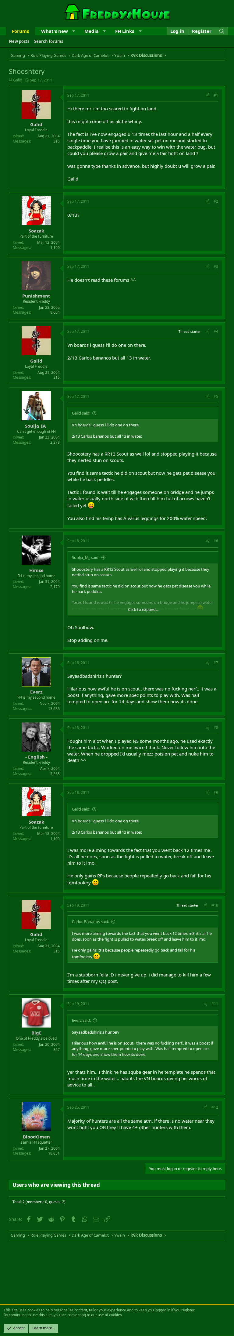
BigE (36, 1033)
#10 (214, 905)
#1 (216, 95)
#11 (214, 1003)
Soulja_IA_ (36, 426)
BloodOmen (36, 1137)
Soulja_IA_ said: (85, 557)
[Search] (221, 31)
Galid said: (81, 413)
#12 (214, 1107)
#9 (216, 792)
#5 (216, 396)
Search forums (48, 41)
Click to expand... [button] (143, 609)
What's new (54, 31)
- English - (36, 757)
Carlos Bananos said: (90, 921)
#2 (216, 201)
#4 (216, 331)
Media (91, 31)
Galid (17, 80)
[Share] (207, 95)
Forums (20, 31)
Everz (36, 692)
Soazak (36, 231)
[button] (73, 31)
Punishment (36, 296)
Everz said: (81, 1020)
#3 (216, 266)
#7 (216, 662)
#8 (216, 727)
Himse (36, 570)
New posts (19, 41)
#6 (216, 540)
